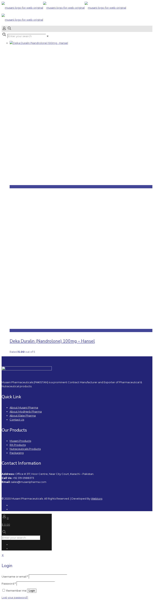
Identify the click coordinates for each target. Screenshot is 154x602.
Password (9, 583)
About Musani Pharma (24, 407)
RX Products (18, 444)
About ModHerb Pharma (26, 411)
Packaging (17, 452)
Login (32, 590)
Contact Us (17, 419)
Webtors (96, 498)
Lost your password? (15, 597)
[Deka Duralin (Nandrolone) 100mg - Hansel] (39, 43)
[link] (48, 36)
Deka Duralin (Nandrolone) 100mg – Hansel (52, 341)
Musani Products (20, 440)
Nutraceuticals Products (25, 448)
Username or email (15, 576)
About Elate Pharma (23, 415)
